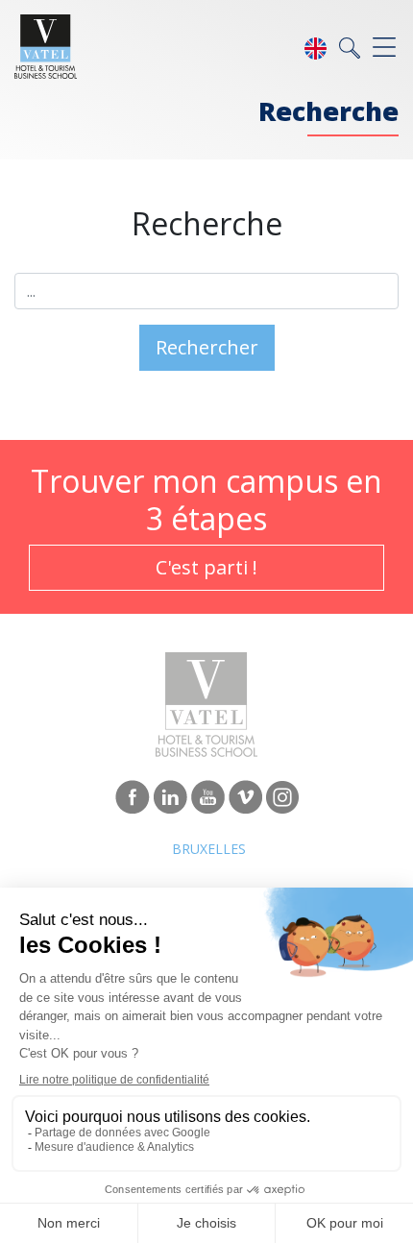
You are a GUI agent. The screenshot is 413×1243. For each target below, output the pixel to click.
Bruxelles (209, 849)
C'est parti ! (206, 567)
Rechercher (207, 347)
